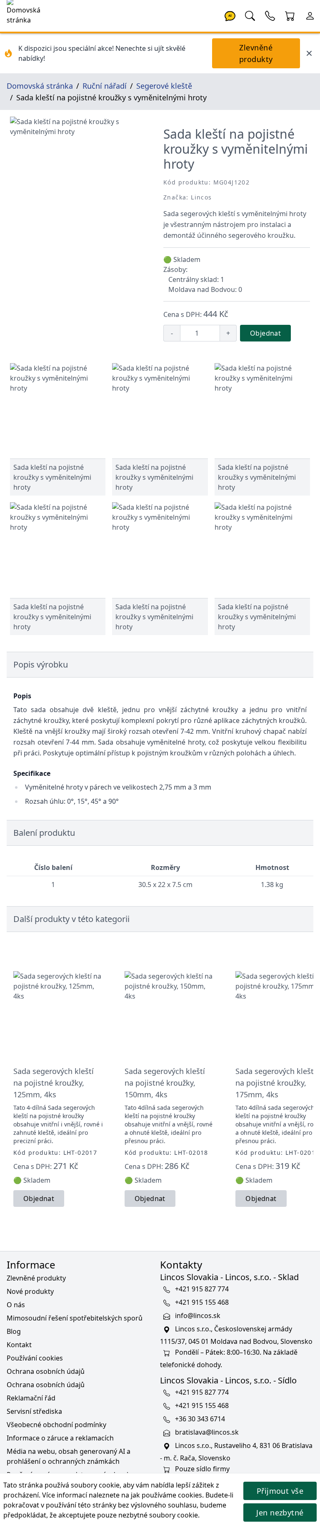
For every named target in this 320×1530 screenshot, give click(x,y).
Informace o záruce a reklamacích (60, 1438)
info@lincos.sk (197, 1316)
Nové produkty (30, 1291)
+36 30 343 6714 (200, 1419)
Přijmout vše (280, 1491)
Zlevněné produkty (256, 53)
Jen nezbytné (279, 1513)
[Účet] (310, 15)
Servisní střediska (34, 1411)
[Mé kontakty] (270, 15)
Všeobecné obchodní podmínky (56, 1424)
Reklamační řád (31, 1398)
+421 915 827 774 (202, 1289)
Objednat (265, 333)
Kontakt (19, 1344)
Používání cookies (35, 1358)
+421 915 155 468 (202, 1302)
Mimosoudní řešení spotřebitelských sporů (74, 1318)
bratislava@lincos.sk (207, 1432)
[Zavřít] (309, 53)
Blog (14, 1331)
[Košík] (290, 15)
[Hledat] (250, 15)
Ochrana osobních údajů (46, 1371)
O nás (16, 1304)
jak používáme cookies (166, 1495)
